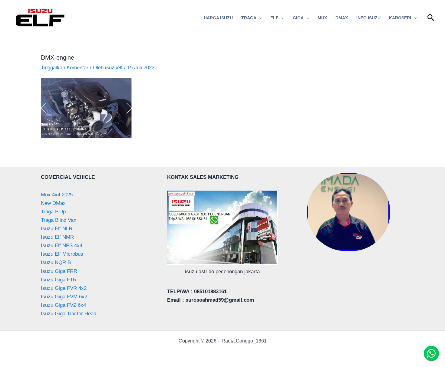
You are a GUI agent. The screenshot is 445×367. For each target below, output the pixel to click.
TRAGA (248, 17)
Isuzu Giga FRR (59, 271)
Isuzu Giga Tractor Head (68, 313)
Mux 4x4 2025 (57, 195)
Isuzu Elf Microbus (62, 254)
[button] (259, 17)
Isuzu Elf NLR (56, 228)
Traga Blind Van (58, 220)
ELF (274, 17)
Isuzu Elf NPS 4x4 (61, 245)
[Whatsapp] (431, 353)
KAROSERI (400, 17)
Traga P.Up (53, 212)
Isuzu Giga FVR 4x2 (64, 288)
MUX (322, 17)
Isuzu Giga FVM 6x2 (64, 297)
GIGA (298, 17)
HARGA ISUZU (218, 17)
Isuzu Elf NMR (57, 237)
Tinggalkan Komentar (64, 67)
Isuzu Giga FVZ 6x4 (63, 305)
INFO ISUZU (368, 17)
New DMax (53, 203)
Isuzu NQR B (56, 262)
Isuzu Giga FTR (59, 280)
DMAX (341, 17)
